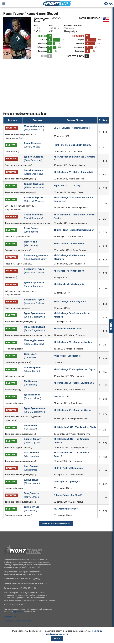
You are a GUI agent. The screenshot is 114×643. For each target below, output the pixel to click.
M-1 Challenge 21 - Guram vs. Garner (72, 410)
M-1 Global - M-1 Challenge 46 (69, 270)
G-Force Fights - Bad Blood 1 (68, 495)
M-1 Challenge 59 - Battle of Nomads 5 (73, 172)
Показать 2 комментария (56, 523)
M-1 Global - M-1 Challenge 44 (69, 284)
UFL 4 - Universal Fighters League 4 (72, 128)
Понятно (57, 638)
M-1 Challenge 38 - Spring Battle (70, 301)
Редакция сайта (11, 616)
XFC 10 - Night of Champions (68, 468)
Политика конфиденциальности (17, 621)
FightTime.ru (18, 612)
